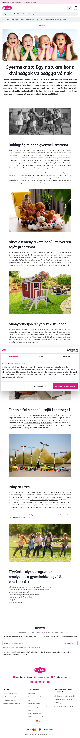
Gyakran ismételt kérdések (11, 703)
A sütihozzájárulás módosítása (64, 706)
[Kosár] (69, 8)
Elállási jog (57, 703)
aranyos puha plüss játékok (54, 329)
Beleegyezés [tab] (14, 356)
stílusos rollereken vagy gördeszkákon (44, 500)
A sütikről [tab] (66, 356)
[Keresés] (5, 14)
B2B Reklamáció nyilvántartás (38, 717)
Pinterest (44, 682)
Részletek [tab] (40, 356)
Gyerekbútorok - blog (22, 19)
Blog (12, 19)
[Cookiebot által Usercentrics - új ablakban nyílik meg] (68, 350)
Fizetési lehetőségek (9, 697)
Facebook (31, 682)
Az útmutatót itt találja (19, 654)
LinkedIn (48, 682)
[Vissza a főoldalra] (7, 7)
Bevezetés (5, 19)
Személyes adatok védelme (63, 699)
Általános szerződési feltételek (64, 696)
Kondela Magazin (34, 703)
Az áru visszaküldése (9, 700)
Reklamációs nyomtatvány (37, 697)
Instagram (36, 682)
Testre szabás (38, 386)
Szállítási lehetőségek (9, 693)
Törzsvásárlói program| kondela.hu (39, 707)
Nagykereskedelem (34, 713)
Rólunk (30, 710)
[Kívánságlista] (63, 8)
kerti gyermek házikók (36, 334)
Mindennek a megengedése (65, 386)
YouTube (40, 682)
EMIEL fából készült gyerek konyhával (38, 423)
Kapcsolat (31, 693)
